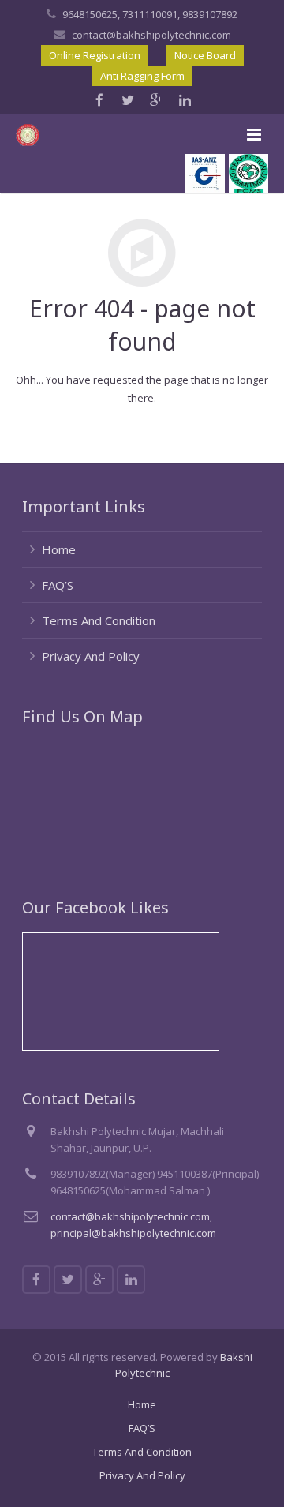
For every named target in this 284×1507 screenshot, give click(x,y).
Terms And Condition (98, 620)
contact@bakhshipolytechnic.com (151, 35)
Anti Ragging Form (142, 76)
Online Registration (94, 55)
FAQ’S (57, 585)
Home (59, 549)
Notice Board (205, 55)
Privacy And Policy (91, 656)
